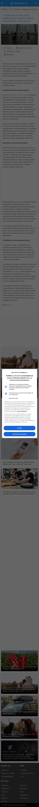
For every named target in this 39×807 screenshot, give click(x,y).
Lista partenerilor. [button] (22, 411)
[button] (19, 398)
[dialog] (19, 403)
